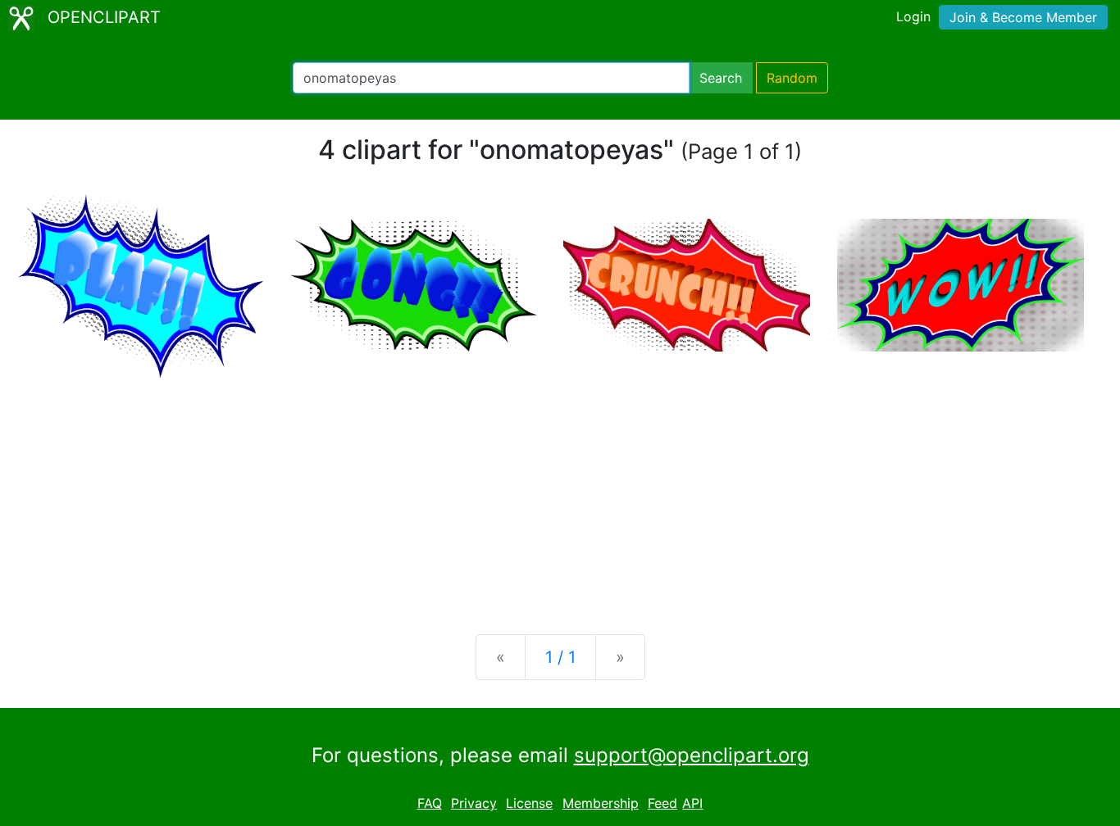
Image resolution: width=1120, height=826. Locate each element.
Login (913, 16)
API (692, 803)
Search (720, 78)
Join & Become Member (1023, 17)
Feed (662, 803)
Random (792, 78)
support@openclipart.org (691, 755)
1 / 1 (560, 657)
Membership (600, 803)
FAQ (429, 803)
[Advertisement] (560, 493)
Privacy (474, 803)
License (529, 803)
